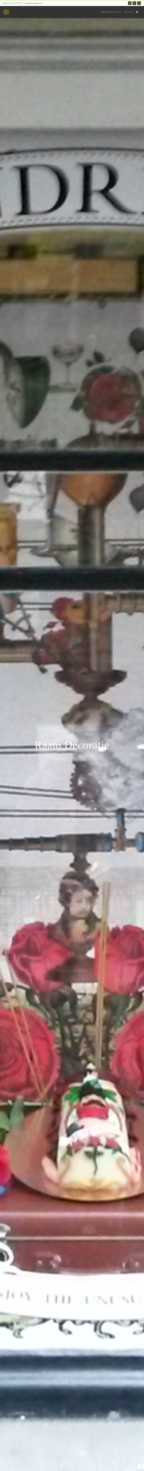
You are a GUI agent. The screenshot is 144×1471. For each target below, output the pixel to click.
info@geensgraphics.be (33, 3)
